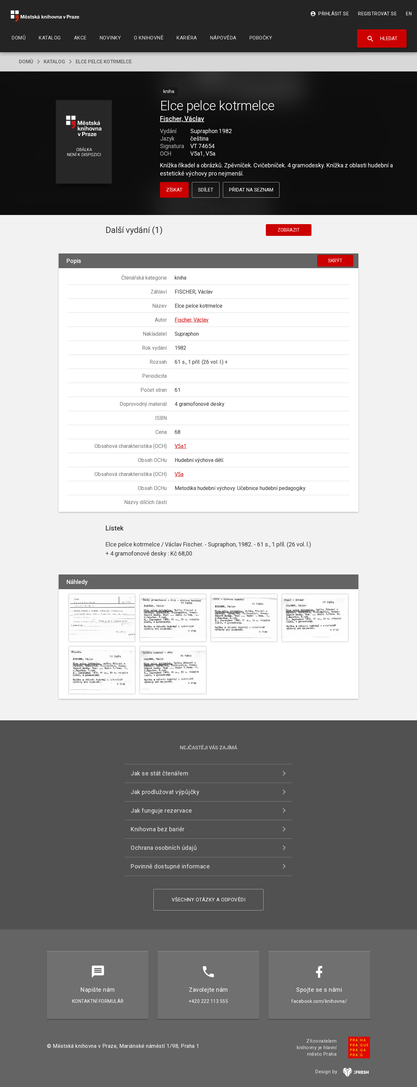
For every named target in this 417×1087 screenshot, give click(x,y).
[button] (84, 142)
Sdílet (205, 190)
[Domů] (45, 16)
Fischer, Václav (182, 119)
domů (26, 62)
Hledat (382, 39)
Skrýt (335, 260)
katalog (54, 62)
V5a (179, 474)
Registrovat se (377, 13)
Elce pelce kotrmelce (104, 62)
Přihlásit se (329, 14)
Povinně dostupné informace (170, 866)
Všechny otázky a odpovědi (209, 900)
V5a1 (180, 446)
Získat (174, 190)
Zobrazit (289, 230)
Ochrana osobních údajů (164, 847)
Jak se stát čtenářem (159, 773)
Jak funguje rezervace (161, 810)
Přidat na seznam (251, 190)
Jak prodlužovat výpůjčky (165, 791)
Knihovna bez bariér (158, 829)
